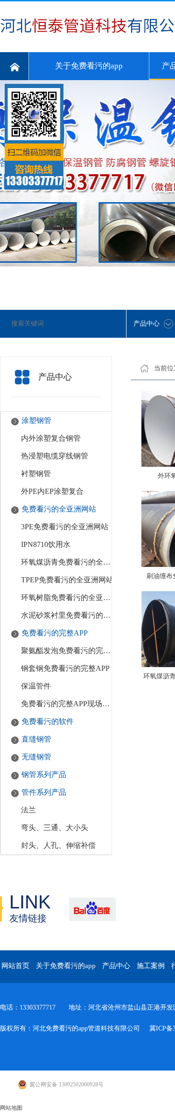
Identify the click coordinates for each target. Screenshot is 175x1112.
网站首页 (15, 965)
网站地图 (11, 1108)
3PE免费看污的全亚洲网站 (64, 527)
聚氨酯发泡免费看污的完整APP (67, 651)
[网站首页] (14, 66)
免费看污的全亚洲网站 (58, 509)
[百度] (92, 909)
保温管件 (36, 686)
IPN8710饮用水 (45, 544)
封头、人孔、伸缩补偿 (58, 845)
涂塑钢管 (36, 420)
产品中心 (116, 965)
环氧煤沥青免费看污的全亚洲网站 (67, 562)
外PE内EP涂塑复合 (52, 491)
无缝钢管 (36, 757)
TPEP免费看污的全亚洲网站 (67, 580)
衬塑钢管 (36, 474)
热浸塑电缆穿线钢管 (54, 456)
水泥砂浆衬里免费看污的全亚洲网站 (67, 615)
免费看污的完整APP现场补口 (67, 704)
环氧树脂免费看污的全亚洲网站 (67, 597)
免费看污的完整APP (54, 633)
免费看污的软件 (47, 721)
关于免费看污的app (89, 65)
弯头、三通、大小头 (54, 828)
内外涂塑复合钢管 (51, 438)
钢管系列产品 (43, 774)
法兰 (28, 810)
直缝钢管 (36, 739)
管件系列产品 (43, 792)
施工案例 (151, 965)
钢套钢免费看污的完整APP (65, 668)
